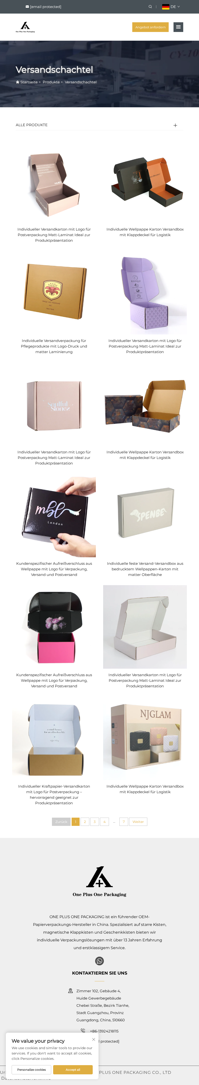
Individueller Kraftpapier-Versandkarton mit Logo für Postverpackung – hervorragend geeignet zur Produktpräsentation (54, 794)
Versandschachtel (81, 82)
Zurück (61, 822)
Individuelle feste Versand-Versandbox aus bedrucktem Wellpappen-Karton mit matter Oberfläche (145, 569)
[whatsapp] (99, 961)
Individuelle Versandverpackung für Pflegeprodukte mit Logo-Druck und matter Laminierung (54, 346)
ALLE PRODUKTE (32, 125)
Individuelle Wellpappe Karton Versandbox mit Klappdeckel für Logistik (145, 232)
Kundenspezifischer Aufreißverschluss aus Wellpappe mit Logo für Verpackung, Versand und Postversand (54, 569)
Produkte (51, 82)
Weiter (138, 822)
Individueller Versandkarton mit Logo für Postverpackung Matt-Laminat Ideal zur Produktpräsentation (54, 235)
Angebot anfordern (150, 27)
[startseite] (25, 26)
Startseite (29, 82)
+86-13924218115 (103, 1031)
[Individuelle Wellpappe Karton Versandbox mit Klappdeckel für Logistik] (145, 181)
